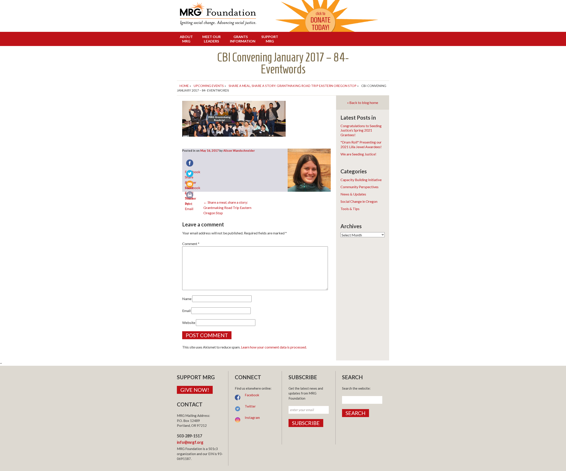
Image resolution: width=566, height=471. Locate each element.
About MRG (186, 38)
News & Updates (353, 194)
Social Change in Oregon (358, 201)
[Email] (190, 184)
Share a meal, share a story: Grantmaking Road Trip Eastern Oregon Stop (292, 86)
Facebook (252, 395)
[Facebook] (190, 163)
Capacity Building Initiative (361, 180)
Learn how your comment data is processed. (274, 347)
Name (186, 299)
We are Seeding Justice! (358, 154)
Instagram (252, 417)
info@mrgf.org (190, 442)
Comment (190, 243)
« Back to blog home (362, 102)
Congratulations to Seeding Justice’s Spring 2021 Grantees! (361, 130)
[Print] (190, 195)
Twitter (250, 406)
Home (184, 86)
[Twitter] (190, 174)
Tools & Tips (349, 209)
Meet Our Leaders (211, 38)
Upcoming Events (209, 86)
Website (188, 322)
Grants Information (242, 38)
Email (186, 310)
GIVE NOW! (194, 390)
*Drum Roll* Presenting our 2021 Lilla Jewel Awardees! (361, 144)
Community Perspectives (359, 187)
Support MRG (269, 38)
